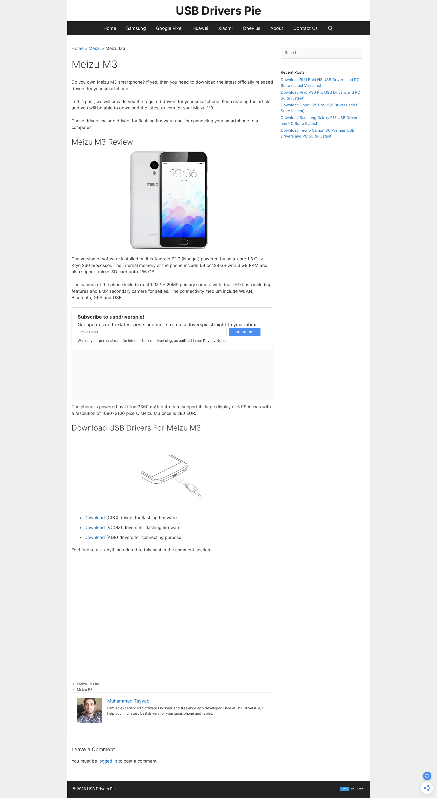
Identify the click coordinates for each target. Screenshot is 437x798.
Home (109, 28)
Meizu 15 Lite (88, 684)
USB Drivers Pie (218, 10)
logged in (107, 761)
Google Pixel (169, 28)
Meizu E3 (85, 689)
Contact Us (305, 28)
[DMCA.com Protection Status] (352, 789)
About (276, 28)
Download (94, 517)
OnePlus (251, 28)
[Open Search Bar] (331, 28)
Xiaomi (225, 28)
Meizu (95, 48)
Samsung (136, 28)
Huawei (200, 28)
